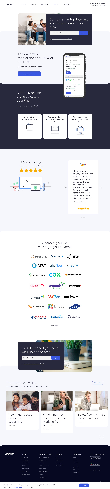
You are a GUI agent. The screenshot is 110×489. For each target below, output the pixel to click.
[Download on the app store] (97, 458)
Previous (65, 187)
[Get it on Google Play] (97, 464)
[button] (25, 4)
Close (84, 485)
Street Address (56, 33)
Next (101, 187)
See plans (83, 33)
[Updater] (10, 4)
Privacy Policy (18, 487)
